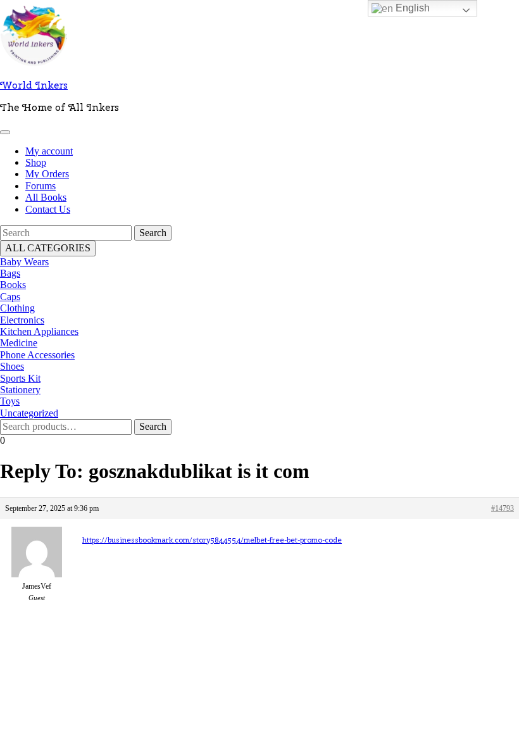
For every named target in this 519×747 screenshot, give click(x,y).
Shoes (12, 366)
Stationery (20, 389)
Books (13, 284)
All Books (45, 197)
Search (152, 426)
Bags (10, 273)
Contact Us (47, 209)
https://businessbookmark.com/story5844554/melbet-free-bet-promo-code (212, 540)
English (411, 8)
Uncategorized (29, 413)
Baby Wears (24, 261)
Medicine (18, 342)
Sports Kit (20, 378)
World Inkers (34, 85)
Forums (40, 185)
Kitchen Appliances (39, 331)
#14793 (502, 508)
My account (49, 151)
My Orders (47, 173)
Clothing (17, 308)
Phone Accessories (37, 354)
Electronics (22, 320)
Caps (10, 296)
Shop (35, 162)
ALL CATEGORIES (48, 247)
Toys (10, 401)
